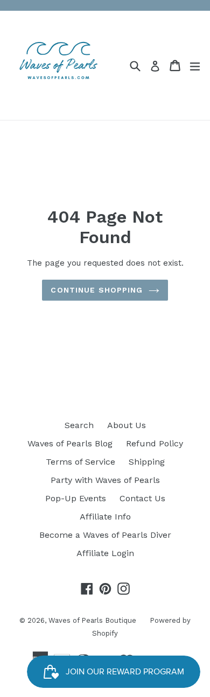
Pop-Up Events (75, 498)
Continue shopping (97, 290)
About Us (126, 425)
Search (79, 425)
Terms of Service (80, 462)
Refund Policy (154, 443)
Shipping (147, 462)
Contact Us (142, 498)
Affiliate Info (105, 516)
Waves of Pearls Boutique (92, 620)
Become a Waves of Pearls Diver (105, 535)
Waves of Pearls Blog (70, 443)
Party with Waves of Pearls (105, 480)
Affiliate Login (105, 553)
